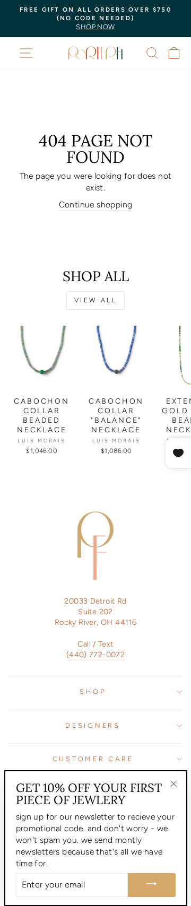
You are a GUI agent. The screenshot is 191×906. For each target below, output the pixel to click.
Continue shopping (96, 204)
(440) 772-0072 (95, 654)
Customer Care (93, 759)
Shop (93, 691)
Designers (92, 725)
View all (95, 300)
